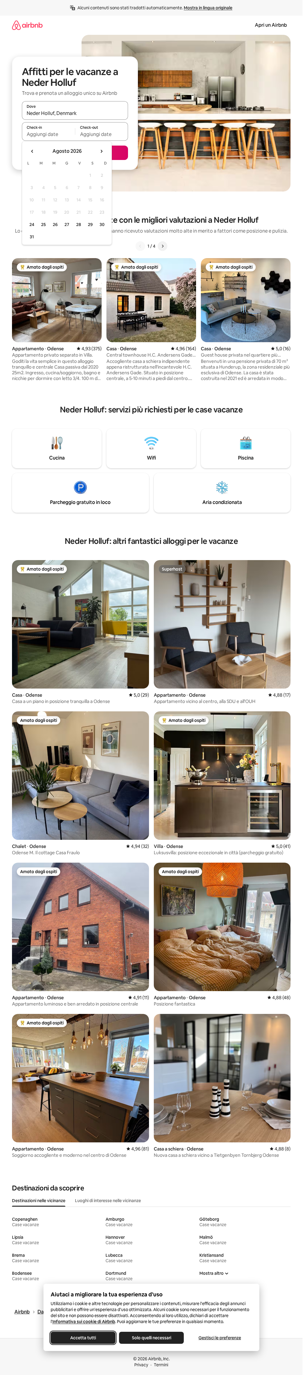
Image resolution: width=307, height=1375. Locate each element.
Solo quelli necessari (151, 1337)
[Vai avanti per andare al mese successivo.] (101, 151)
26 (55, 224)
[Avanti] (162, 246)
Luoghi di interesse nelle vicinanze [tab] (108, 1200)
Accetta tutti (83, 1337)
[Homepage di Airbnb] (27, 25)
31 (32, 237)
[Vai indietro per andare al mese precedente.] (32, 151)
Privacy (141, 1364)
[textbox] (48, 134)
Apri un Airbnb (271, 25)
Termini (161, 1364)
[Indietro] (140, 246)
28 (78, 224)
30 (102, 224)
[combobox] (75, 113)
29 (90, 224)
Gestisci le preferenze (219, 1337)
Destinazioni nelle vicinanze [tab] (38, 1200)
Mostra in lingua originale (208, 8)
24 (31, 224)
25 (43, 224)
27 (66, 224)
